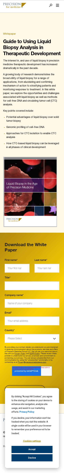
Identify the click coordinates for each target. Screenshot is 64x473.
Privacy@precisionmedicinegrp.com (32, 362)
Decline (32, 458)
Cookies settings (32, 441)
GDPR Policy (35, 353)
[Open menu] (57, 5)
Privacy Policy (26, 412)
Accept (32, 449)
